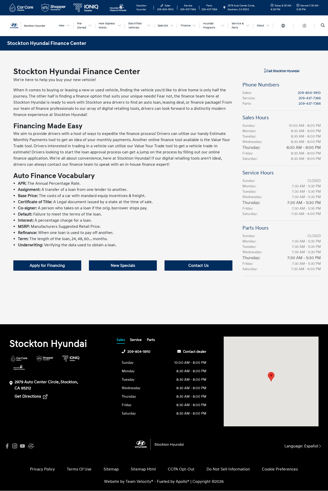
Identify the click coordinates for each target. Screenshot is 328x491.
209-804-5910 (309, 93)
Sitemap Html (143, 469)
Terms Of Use (79, 469)
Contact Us (198, 265)
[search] (323, 26)
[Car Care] (19, 358)
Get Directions (28, 396)
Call (282, 71)
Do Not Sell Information (228, 469)
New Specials (123, 265)
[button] (271, 376)
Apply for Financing (47, 265)
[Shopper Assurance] (45, 358)
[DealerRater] (30, 446)
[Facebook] (7, 446)
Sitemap (111, 469)
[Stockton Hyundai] (30, 25)
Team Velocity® (139, 481)
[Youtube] (22, 446)
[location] (224, 7)
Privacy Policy (42, 469)
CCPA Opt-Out (181, 469)
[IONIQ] (70, 358)
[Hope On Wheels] (19, 367)
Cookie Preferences (280, 469)
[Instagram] (15, 446)
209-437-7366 (310, 98)
